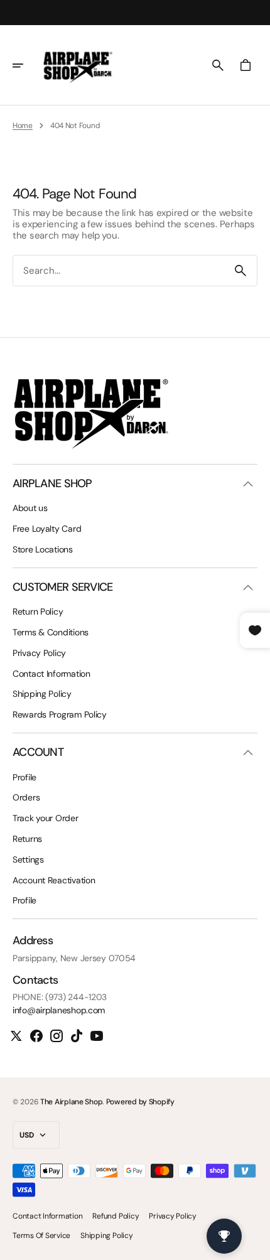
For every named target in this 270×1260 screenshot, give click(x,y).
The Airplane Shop (71, 1102)
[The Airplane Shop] (78, 65)
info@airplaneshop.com (59, 1010)
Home (23, 125)
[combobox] (118, 271)
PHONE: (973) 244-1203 (60, 997)
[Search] (240, 270)
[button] (26, 65)
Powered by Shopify (140, 1102)
